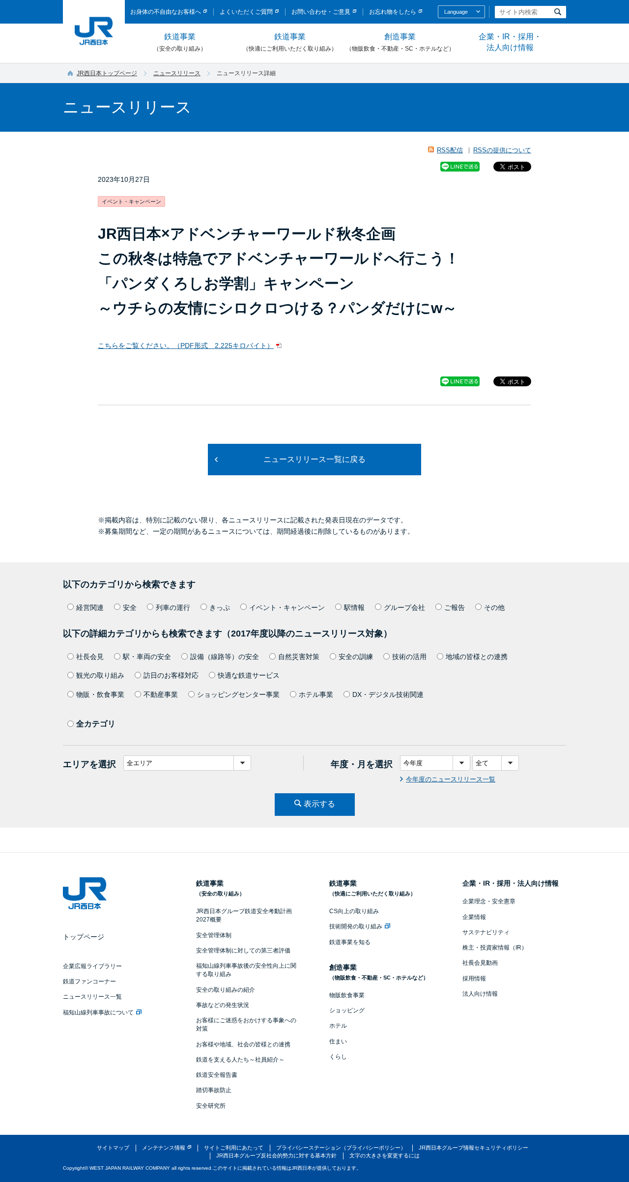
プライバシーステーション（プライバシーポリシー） (341, 1148)
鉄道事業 (179, 42)
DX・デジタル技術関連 (388, 694)
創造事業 (400, 42)
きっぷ (219, 607)
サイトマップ (113, 1148)
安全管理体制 (213, 935)
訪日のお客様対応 (171, 675)
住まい (338, 1041)
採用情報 (474, 978)
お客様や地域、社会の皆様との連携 (243, 1044)
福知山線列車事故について (98, 1012)
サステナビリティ (486, 932)
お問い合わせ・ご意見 (320, 11)
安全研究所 (211, 1106)
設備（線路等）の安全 (224, 657)
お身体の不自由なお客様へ (165, 11)
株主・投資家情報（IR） (494, 948)
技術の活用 (409, 657)
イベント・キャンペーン (287, 607)
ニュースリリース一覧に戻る (314, 459)
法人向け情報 (480, 994)
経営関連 (90, 607)
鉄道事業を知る (350, 942)
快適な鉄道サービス (249, 675)
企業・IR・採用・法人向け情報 (510, 42)
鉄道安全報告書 (216, 1075)
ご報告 (454, 607)
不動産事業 (160, 694)
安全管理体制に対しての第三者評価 (243, 950)
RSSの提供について (502, 150)
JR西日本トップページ (107, 73)
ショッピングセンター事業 (238, 694)
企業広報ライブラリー (92, 966)
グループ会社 (404, 607)
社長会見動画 (480, 963)
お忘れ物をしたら (392, 11)
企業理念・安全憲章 (488, 901)
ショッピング (347, 1010)
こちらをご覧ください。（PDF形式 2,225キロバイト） (186, 345)
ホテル (338, 1026)
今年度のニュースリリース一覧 (450, 779)
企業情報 (474, 917)
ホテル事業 (316, 694)
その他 (494, 607)
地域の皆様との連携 (477, 657)
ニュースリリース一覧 (92, 997)
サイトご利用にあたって (233, 1148)
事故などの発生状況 (222, 1005)
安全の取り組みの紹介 (225, 990)
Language (456, 12)
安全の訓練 (356, 657)
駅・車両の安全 (147, 657)
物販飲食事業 (347, 995)
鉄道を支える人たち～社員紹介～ (240, 1060)
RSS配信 (450, 150)
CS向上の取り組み (354, 911)
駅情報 (354, 607)
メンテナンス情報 (163, 1148)
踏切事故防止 (213, 1090)
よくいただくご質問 (246, 11)
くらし (338, 1057)
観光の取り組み (100, 675)
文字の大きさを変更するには (384, 1155)
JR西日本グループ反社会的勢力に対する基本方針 (276, 1155)
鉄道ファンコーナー (89, 981)
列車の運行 (173, 607)
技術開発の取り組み (355, 926)
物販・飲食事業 (100, 694)
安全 (130, 607)
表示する (319, 804)
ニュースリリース (176, 73)
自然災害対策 (298, 657)
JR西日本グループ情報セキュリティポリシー (473, 1148)
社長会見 (90, 657)
